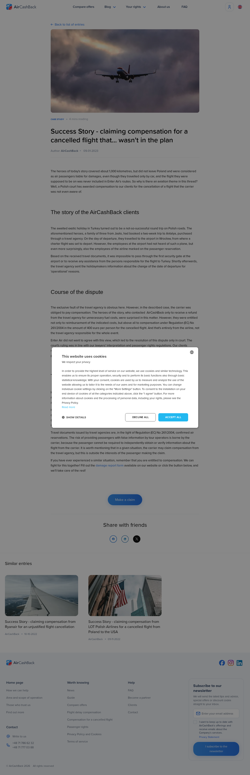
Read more (68, 407)
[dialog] (125, 387)
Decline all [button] (140, 417)
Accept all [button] (173, 417)
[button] (74, 417)
